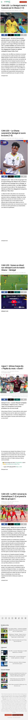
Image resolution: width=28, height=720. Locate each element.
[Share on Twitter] (11, 35)
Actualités (4, 699)
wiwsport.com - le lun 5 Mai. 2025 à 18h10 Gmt (10, 272)
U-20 (22, 10)
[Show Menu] (1, 2)
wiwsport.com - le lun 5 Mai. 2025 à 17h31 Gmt (10, 371)
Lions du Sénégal (15, 696)
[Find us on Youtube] (15, 618)
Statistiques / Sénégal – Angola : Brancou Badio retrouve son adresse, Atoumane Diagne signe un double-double (17, 636)
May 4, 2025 (19, 466)
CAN (22, 272)
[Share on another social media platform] (24, 35)
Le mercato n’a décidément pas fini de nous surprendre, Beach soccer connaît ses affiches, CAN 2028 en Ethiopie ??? (18, 674)
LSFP (25, 700)
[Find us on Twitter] (9, 618)
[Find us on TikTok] (19, 618)
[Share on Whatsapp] (17, 35)
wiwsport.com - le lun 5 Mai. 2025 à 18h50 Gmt (10, 10)
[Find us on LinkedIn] (22, 618)
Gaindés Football (6, 372)
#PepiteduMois (18, 462)
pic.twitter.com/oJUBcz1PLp (12, 464)
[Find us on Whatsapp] (2, 618)
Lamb (3, 697)
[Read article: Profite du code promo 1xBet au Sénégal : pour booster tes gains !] (4, 664)
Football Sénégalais (22, 696)
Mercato (10, 696)
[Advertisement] (14, 92)
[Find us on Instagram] (12, 618)
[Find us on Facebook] (6, 618)
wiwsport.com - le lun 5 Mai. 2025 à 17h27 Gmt (10, 501)
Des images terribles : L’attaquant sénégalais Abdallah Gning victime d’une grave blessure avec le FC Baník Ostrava (17, 630)
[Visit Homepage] (7, 2)
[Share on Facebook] (4, 35)
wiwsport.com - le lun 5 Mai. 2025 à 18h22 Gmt (10, 138)
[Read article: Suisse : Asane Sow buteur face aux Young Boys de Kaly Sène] (4, 641)
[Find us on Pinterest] (25, 618)
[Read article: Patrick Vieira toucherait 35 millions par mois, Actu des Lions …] (4, 686)
